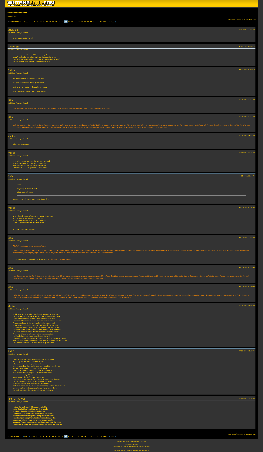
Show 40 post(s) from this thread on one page (241, 19)
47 (63, 22)
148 (104, 22)
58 (97, 22)
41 (44, 22)
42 (47, 22)
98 (101, 22)
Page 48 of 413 (15, 22)
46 (59, 22)
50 (72, 22)
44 (53, 22)
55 (88, 22)
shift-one (146, 450)
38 (34, 22)
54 (85, 22)
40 (41, 22)
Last (113, 22)
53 (82, 22)
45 (56, 22)
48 (66, 22)
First (26, 22)
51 (75, 22)
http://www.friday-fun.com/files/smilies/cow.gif (30, 259)
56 (91, 22)
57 (94, 22)
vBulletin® (135, 445)
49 (69, 22)
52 (79, 22)
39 (37, 22)
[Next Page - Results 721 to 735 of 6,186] (109, 22)
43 (50, 22)
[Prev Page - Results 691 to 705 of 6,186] (29, 22)
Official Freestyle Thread (17, 12)
